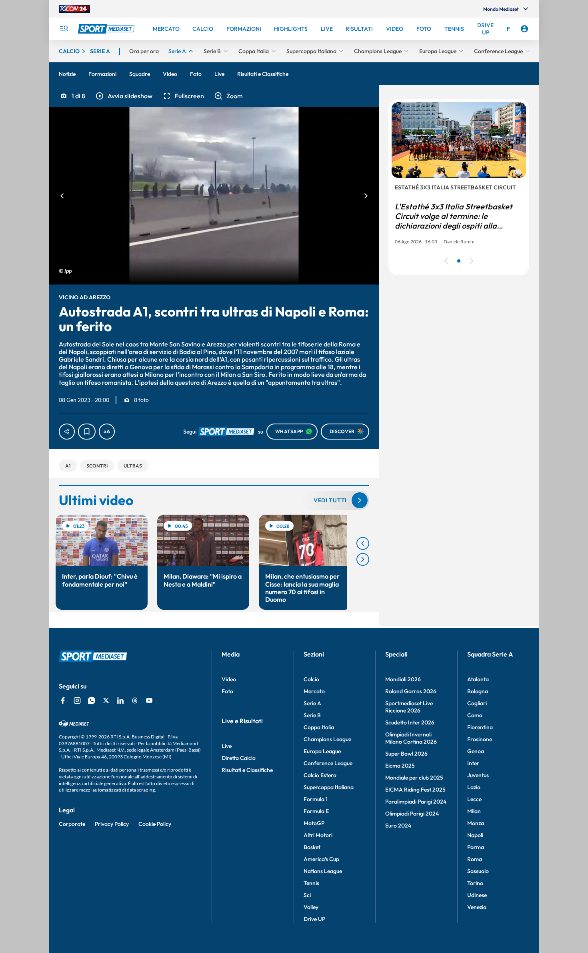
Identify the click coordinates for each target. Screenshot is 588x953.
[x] (106, 700)
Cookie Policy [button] (154, 824)
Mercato (314, 691)
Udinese (477, 895)
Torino (475, 883)
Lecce (474, 799)
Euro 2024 (398, 825)
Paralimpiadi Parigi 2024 (415, 801)
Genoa (475, 751)
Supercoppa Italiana (329, 787)
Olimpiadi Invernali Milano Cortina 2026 (411, 738)
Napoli (475, 835)
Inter (473, 763)
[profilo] (524, 29)
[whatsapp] (92, 700)
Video (229, 679)
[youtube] (149, 700)
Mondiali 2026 (403, 679)
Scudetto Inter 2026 (409, 722)
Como (474, 715)
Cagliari (477, 703)
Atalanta (478, 679)
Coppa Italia (319, 727)
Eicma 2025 (400, 765)
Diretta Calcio (239, 758)
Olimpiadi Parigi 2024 (412, 813)
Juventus (478, 775)
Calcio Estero (320, 775)
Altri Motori (318, 835)
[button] (123, 96)
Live (227, 746)
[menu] (63, 29)
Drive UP (314, 919)
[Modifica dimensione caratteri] (107, 432)
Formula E (316, 811)
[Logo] (107, 29)
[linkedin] (120, 700)
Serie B (312, 715)
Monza (475, 823)
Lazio (473, 787)
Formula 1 (316, 799)
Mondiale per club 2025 (414, 777)
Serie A (312, 703)
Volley (311, 907)
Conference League (328, 763)
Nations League (323, 871)
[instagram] (77, 700)
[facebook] (63, 700)
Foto (227, 691)
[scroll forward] (362, 559)
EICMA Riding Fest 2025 (415, 789)
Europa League (322, 751)
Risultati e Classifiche (247, 770)
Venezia (476, 907)
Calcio (311, 679)
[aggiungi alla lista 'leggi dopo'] (87, 432)
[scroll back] (362, 543)
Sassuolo (478, 871)
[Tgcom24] (74, 9)
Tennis (311, 883)
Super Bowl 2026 (406, 753)
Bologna (477, 691)
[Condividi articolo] (67, 432)
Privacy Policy (112, 824)
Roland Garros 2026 (410, 691)
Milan (474, 811)
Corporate (72, 824)
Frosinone (479, 739)
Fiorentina (480, 727)
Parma (475, 847)
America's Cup (321, 859)
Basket (312, 847)
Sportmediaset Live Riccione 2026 (409, 707)
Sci (307, 895)
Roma (474, 859)
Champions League (327, 739)
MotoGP (314, 823)
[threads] (135, 700)
